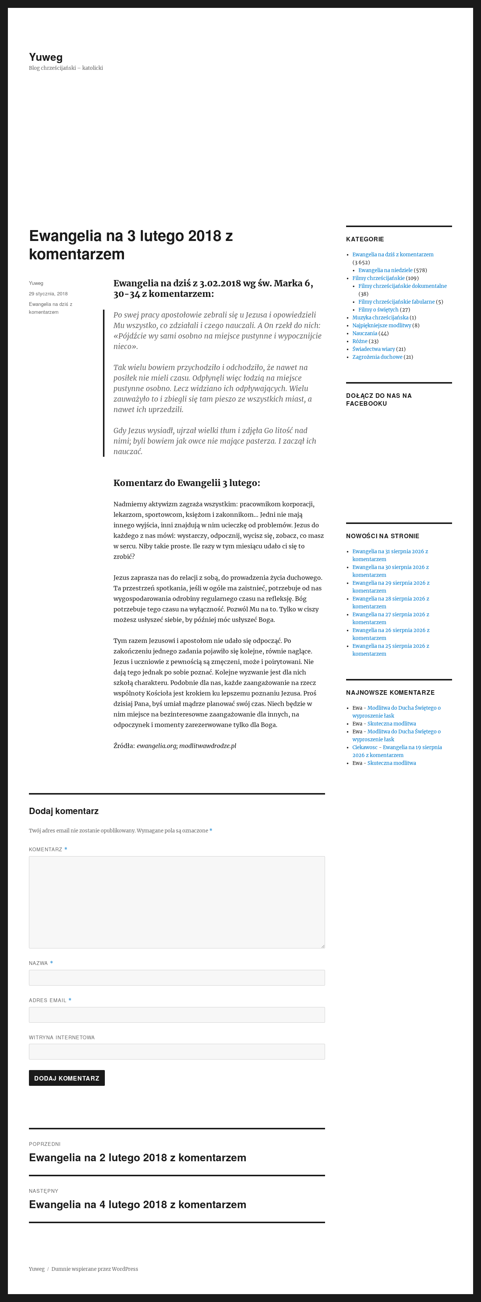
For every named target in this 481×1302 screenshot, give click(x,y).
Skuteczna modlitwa (392, 724)
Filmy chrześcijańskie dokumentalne (402, 286)
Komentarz (48, 849)
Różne (360, 341)
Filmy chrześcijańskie (378, 278)
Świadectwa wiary (373, 349)
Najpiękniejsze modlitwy (381, 325)
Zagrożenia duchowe (377, 357)
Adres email (50, 1000)
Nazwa (41, 962)
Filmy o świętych (378, 310)
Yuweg (46, 56)
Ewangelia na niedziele (385, 270)
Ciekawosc (365, 747)
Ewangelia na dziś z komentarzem (393, 254)
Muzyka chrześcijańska (380, 318)
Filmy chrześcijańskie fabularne (396, 302)
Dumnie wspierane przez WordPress (94, 1269)
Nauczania (364, 333)
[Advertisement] (240, 170)
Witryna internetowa (62, 1037)
